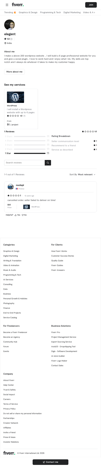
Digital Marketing (72, 12)
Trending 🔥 (10, 12)
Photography (8, 303)
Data (5, 289)
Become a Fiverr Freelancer (15, 332)
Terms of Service (10, 404)
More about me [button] (14, 72)
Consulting (7, 284)
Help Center (8, 385)
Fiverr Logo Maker (59, 361)
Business (7, 294)
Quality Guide (57, 261)
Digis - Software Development (64, 351)
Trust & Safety (9, 390)
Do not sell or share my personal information (22, 414)
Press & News (9, 437)
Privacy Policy (9, 409)
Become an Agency (11, 337)
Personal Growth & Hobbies (15, 299)
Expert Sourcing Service (61, 342)
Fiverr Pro (55, 332)
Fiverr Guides (57, 265)
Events (6, 351)
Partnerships (8, 418)
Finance (6, 308)
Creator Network (10, 423)
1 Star (8, 153)
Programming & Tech (50, 12)
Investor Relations (11, 442)
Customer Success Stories (62, 256)
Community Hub (10, 342)
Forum (6, 347)
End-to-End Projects (12, 313)
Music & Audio (9, 270)
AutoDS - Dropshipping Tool (63, 347)
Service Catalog (10, 318)
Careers (6, 399)
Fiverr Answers (58, 270)
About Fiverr (8, 380)
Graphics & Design (28, 12)
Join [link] (91, 5)
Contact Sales (57, 366)
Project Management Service (63, 337)
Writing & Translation (12, 261)
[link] (50, 462)
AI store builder (58, 356)
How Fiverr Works (59, 251)
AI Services (8, 280)
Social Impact (9, 395)
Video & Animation (11, 265)
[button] (7, 5)
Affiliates (7, 428)
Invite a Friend (9, 433)
